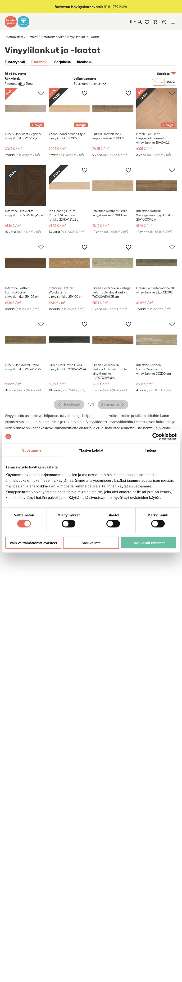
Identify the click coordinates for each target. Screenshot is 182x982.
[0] (155, 21)
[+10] (69, 262)
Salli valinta (91, 543)
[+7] (112, 185)
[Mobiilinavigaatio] (173, 22)
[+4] (112, 108)
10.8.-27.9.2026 (91, 7)
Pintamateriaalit (52, 37)
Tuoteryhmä (15, 61)
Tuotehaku (40, 61)
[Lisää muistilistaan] (41, 93)
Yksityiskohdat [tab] (91, 450)
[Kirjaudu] (164, 22)
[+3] (25, 262)
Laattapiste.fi (14, 37)
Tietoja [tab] (150, 450)
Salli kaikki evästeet (148, 543)
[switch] (68, 524)
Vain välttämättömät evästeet (33, 543)
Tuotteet (31, 37)
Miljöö (170, 82)
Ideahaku (84, 61)
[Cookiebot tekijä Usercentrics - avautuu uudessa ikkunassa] (156, 436)
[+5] (156, 185)
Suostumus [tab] (31, 450)
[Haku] (140, 22)
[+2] (156, 262)
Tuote (158, 82)
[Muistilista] (147, 21)
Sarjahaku (62, 61)
